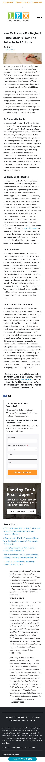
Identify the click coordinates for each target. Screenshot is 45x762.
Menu (39, 17)
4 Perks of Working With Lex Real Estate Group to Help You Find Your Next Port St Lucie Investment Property (21, 531)
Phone (10, 454)
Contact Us (31, 720)
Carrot (33, 747)
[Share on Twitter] (9, 396)
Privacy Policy (14, 720)
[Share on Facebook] (5, 396)
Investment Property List (14, 717)
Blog (23, 720)
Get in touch (27, 379)
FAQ (27, 717)
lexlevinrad (10, 50)
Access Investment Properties (29, 2)
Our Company (8, 2)
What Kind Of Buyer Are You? (18, 446)
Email (10, 462)
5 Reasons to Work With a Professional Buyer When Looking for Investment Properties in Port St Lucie (21, 541)
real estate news (30, 228)
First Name (11, 437)
